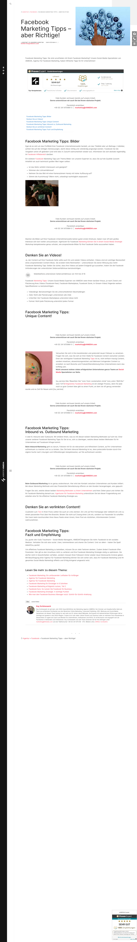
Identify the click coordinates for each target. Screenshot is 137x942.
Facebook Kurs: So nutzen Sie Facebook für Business (50, 589)
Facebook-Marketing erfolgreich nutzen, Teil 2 (47, 586)
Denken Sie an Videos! (34, 119)
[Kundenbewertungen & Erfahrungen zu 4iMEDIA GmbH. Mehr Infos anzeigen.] (124, 925)
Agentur (25, 12)
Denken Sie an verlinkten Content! (39, 127)
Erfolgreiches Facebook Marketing (78, 384)
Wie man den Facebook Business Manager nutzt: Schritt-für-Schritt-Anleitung (60, 594)
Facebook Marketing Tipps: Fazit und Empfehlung (44, 129)
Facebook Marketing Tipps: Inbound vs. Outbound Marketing (48, 124)
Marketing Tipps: (40, 281)
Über (27, 601)
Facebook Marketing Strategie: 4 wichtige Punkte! (49, 592)
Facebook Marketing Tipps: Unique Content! (42, 122)
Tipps (92, 359)
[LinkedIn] (104, 622)
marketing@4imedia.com (44, 622)
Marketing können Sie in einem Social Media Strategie (100, 242)
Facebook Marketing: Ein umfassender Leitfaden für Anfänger (54, 575)
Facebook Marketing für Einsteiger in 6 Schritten (48, 584)
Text (40, 512)
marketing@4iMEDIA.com (30, 43)
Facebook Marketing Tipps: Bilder (38, 116)
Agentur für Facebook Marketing (42, 578)
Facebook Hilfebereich (37, 154)
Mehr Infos (117, 90)
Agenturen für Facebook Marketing (69, 493)
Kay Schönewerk (43, 606)
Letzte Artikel (35, 601)
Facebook (33, 12)
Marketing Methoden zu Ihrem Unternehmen (74, 491)
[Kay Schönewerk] (31, 610)
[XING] (97, 622)
